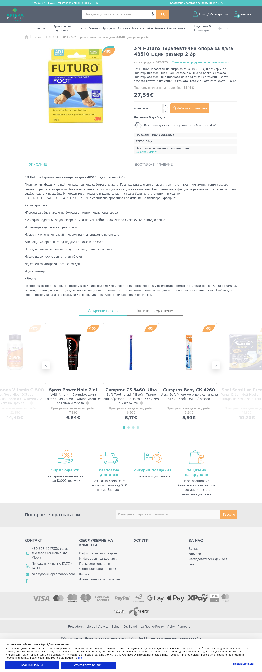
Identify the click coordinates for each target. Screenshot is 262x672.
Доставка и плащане (154, 164)
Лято (82, 28)
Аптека (160, 28)
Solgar (116, 626)
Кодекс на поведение (161, 638)
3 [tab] (133, 427)
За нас (194, 548)
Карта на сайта (190, 638)
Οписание (37, 164)
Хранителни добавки (62, 28)
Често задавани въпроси (97, 568)
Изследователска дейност (208, 559)
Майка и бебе (142, 28)
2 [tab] (128, 427)
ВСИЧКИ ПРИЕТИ (32, 664)
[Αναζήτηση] (162, 14)
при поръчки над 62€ (196, 3)
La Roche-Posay (152, 626)
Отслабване (176, 28)
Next (216, 365)
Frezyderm (76, 626)
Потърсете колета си (94, 563)
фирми (223, 28)
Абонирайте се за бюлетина (100, 579)
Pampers (184, 626)
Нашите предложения (154, 311)
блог (192, 564)
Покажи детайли (243, 663)
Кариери (195, 553)
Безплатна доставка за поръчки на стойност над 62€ (179, 125)
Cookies (137, 638)
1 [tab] (124, 427)
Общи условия (71, 638)
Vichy (171, 626)
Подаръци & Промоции (202, 28)
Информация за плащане (98, 553)
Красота (40, 28)
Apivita (103, 626)
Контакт (85, 574)
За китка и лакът (146, 152)
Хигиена (124, 28)
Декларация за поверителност (106, 638)
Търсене (229, 514)
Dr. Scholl (131, 626)
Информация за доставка (98, 558)
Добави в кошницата (192, 108)
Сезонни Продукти (102, 28)
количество (142, 108)
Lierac (91, 626)
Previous (46, 365)
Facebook (27, 581)
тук (80, 657)
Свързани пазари (103, 311)
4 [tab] (138, 427)
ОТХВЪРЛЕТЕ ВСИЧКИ (88, 665)
